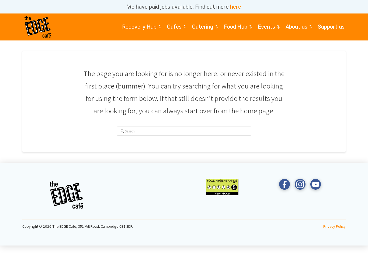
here (235, 7)
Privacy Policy (334, 226)
